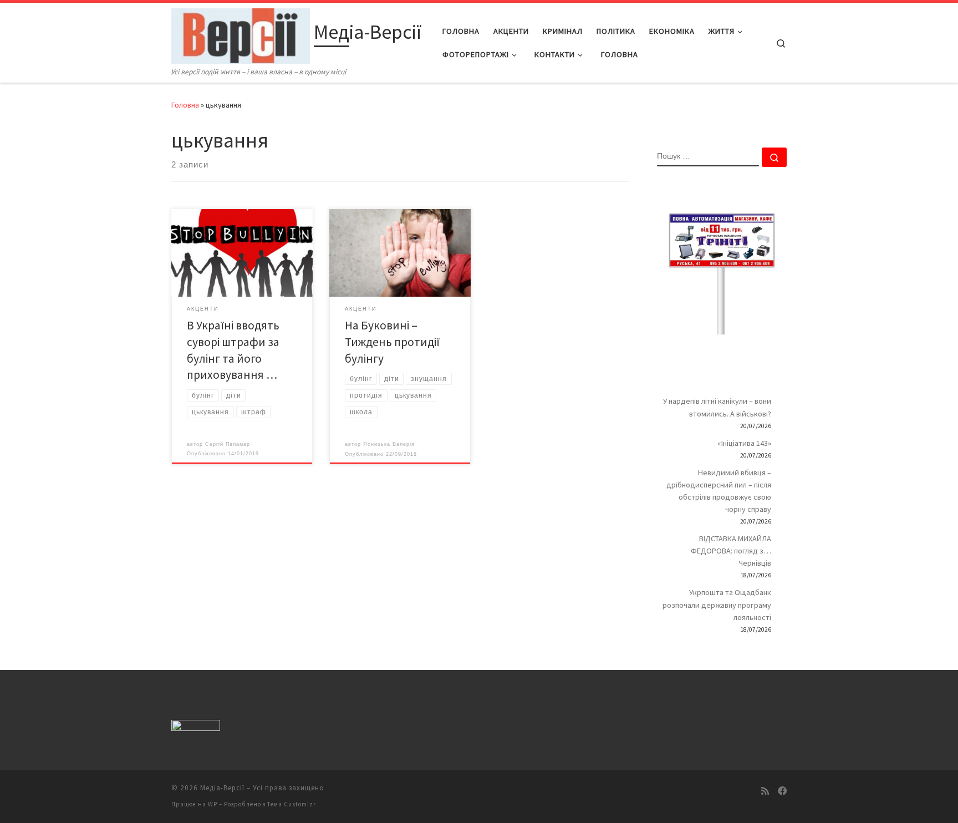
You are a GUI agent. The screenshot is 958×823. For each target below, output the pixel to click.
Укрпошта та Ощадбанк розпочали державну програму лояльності (717, 604)
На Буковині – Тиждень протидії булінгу (392, 342)
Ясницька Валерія (389, 444)
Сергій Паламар (227, 444)
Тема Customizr (291, 804)
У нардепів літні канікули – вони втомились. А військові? (717, 407)
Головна (185, 105)
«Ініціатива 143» (744, 443)
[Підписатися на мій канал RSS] (765, 791)
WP (212, 804)
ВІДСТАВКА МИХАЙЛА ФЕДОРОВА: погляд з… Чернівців (731, 551)
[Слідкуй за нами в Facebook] (782, 791)
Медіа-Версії (222, 787)
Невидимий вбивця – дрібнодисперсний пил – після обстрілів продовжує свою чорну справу (718, 491)
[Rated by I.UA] (195, 727)
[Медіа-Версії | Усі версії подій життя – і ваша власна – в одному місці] (240, 34)
